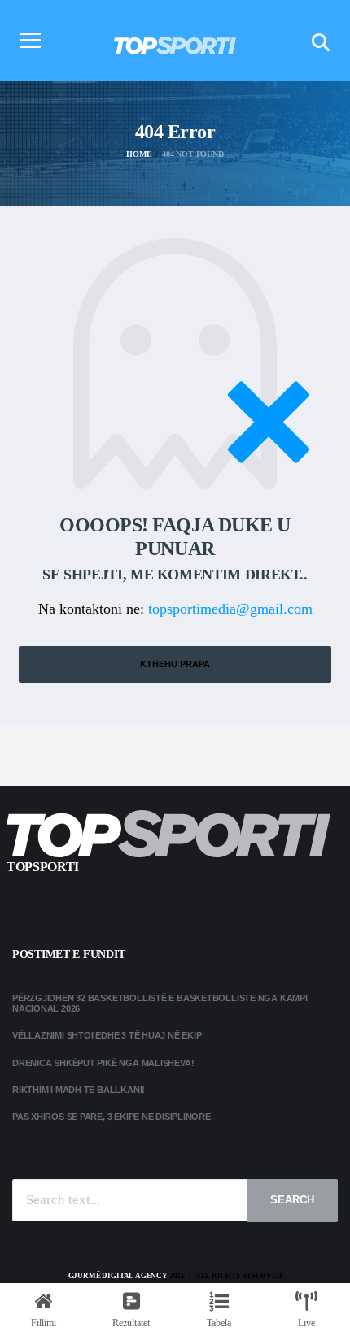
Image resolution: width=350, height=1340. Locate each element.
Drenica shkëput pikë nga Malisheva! (103, 1063)
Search (292, 1200)
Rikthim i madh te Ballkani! (78, 1090)
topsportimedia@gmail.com (230, 609)
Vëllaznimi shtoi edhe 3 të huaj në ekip (106, 1035)
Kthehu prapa (175, 664)
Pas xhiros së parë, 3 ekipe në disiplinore (111, 1116)
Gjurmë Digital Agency (118, 1276)
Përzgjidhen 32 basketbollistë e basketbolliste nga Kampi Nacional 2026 (160, 1003)
